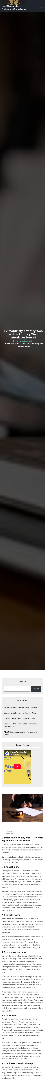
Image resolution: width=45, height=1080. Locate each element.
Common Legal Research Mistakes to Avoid (20, 713)
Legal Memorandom (11, 6)
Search (22, 681)
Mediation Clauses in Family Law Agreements (20, 707)
